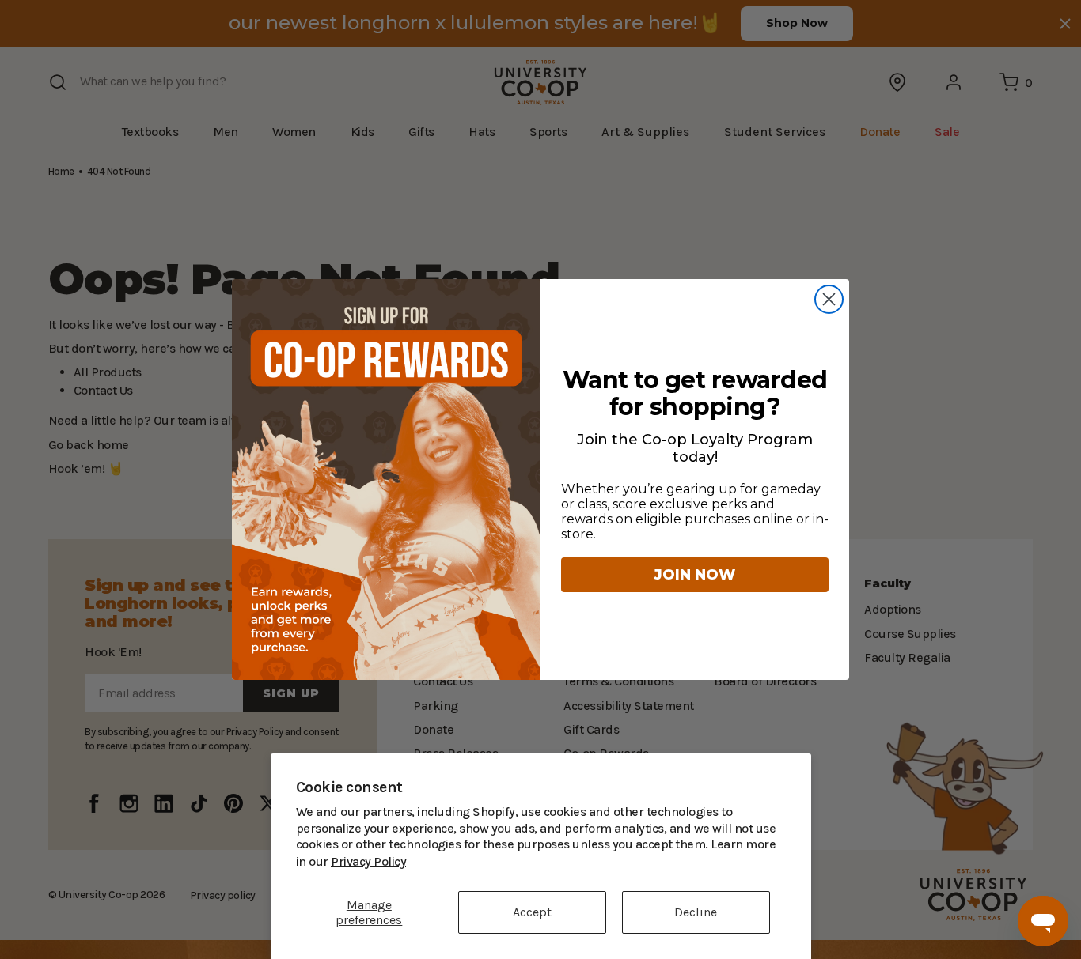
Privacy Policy (726, 861)
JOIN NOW (694, 574)
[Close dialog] (829, 299)
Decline (695, 911)
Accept (532, 911)
